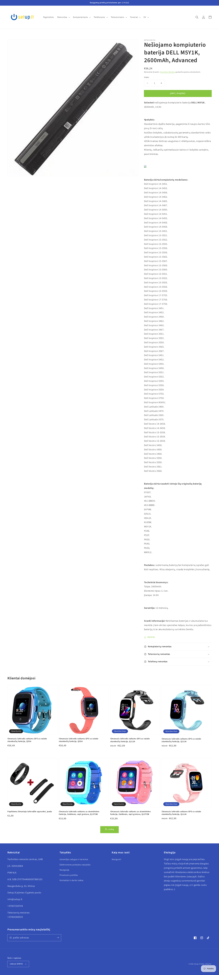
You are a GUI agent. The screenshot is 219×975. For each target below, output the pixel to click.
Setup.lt (197, 964)
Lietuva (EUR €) (16, 964)
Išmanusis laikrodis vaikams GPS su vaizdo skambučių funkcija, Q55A (27, 740)
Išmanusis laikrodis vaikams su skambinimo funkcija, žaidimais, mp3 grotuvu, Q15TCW (79, 813)
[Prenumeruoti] (58, 937)
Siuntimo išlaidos (167, 72)
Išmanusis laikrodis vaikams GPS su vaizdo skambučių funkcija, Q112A (130, 740)
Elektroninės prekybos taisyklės (75, 864)
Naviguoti (116, 859)
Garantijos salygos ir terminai (74, 859)
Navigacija (64, 870)
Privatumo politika (69, 875)
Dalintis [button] (151, 637)
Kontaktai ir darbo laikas (71, 880)
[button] (197, 17)
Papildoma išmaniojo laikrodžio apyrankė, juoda (29, 811)
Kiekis (146, 77)
